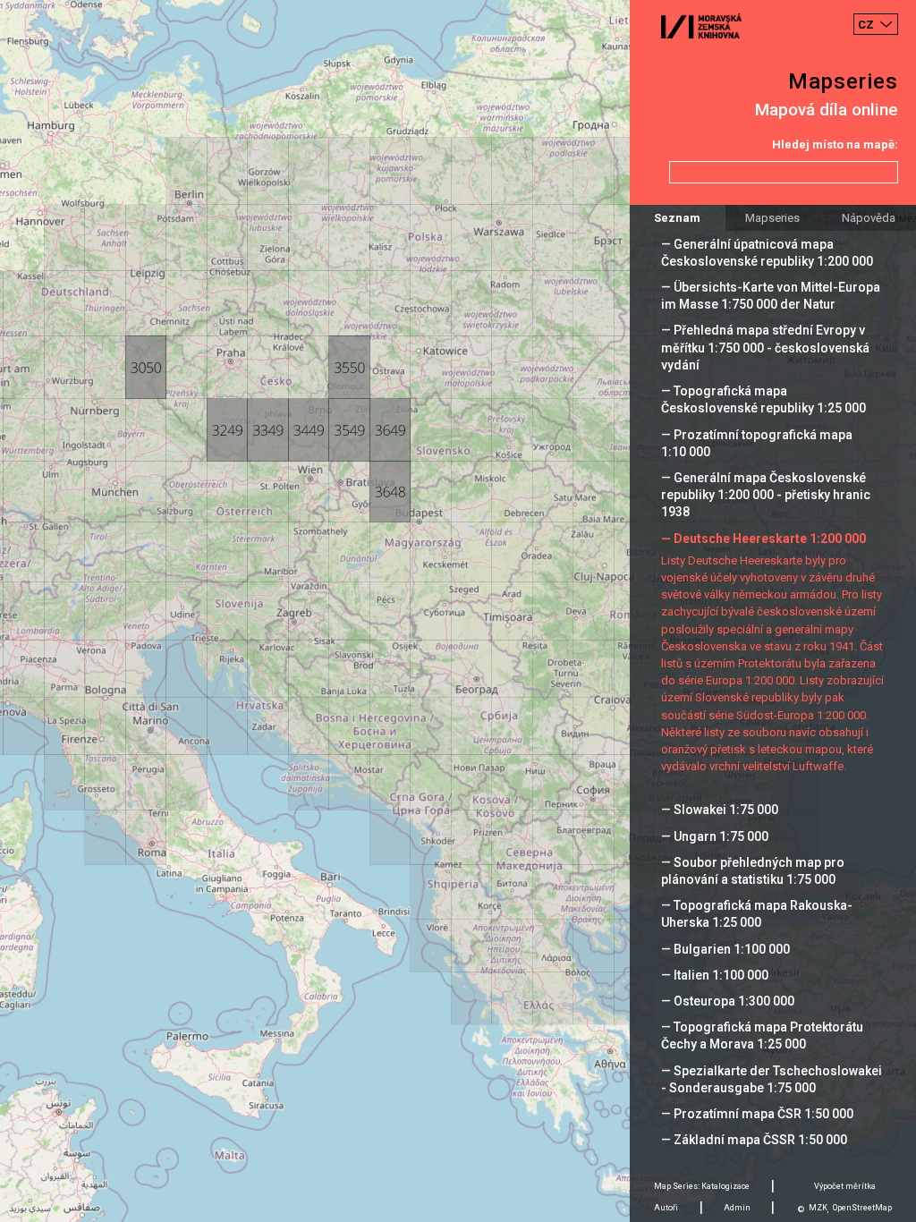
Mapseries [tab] (772, 218)
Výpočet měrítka (845, 1186)
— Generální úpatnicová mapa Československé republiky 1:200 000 (767, 252)
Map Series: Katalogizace (702, 1186)
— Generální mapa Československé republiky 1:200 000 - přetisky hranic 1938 (765, 495)
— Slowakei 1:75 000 (719, 809)
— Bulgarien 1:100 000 (725, 949)
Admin (737, 1207)
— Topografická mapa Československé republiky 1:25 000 (763, 399)
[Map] (458, 611)
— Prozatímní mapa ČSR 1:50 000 (757, 1114)
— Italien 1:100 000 (714, 975)
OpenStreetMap (862, 1207)
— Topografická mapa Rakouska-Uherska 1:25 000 (756, 913)
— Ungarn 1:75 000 (714, 836)
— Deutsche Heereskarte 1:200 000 (763, 538)
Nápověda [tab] (868, 218)
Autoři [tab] (666, 1207)
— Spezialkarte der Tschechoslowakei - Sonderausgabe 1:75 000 (771, 1079)
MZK (818, 1207)
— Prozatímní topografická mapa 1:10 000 (756, 443)
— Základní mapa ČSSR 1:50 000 (754, 1140)
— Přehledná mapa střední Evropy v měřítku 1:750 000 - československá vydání (765, 347)
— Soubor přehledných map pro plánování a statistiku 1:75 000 (752, 871)
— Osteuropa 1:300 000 (727, 1001)
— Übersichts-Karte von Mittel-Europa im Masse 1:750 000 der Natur (770, 295)
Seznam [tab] (677, 218)
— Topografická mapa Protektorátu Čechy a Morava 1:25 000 (762, 1035)
